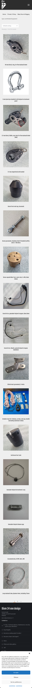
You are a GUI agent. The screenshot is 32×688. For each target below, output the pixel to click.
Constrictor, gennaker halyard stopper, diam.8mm (16, 313)
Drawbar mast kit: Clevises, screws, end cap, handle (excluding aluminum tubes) (16, 420)
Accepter (16, 672)
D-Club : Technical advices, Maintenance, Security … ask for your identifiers (17, 625)
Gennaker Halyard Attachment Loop (16, 490)
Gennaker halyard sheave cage (16, 524)
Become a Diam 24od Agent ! (11, 636)
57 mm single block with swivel (16, 172)
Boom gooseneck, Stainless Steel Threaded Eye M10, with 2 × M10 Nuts (16, 242)
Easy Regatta (7, 629)
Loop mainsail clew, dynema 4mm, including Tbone (15, 593)
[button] (29, 653)
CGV (5, 651)
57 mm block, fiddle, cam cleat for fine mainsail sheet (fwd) (16, 136)
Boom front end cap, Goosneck (16, 206)
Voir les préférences (16, 682)
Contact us (4, 620)
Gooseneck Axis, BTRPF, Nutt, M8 (16, 559)
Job (5, 647)
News (5, 640)
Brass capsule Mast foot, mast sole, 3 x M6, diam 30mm (16, 278)
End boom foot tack (16, 455)
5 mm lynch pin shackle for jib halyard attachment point (16, 100)
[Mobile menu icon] (28, 5)
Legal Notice (12, 685)
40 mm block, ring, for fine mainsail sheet (16, 65)
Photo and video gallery (10, 644)
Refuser (16, 677)
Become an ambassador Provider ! (12, 633)
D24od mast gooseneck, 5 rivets (16, 384)
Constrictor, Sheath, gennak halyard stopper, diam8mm (16, 349)
